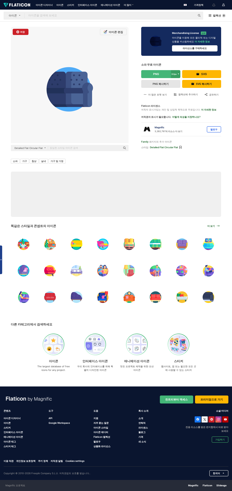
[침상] (76, 270)
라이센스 (143, 427)
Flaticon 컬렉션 (102, 436)
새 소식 (142, 441)
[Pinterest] (211, 419)
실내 (43, 161)
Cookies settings (74, 461)
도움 (96, 410)
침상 (34, 161)
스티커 (70, 4)
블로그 (142, 432)
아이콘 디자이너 (44, 4)
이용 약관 (9, 460)
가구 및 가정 (57, 161)
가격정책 (198, 4)
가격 (140, 436)
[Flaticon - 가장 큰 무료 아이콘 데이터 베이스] (17, 5)
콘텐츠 (7, 410)
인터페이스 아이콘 (87, 4)
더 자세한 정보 (202, 41)
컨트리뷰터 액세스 (176, 399)
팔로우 (97, 441)
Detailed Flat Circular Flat (164, 147)
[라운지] (102, 297)
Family (144, 141)
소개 (140, 418)
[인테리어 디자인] (129, 270)
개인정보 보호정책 (26, 460)
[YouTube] (225, 419)
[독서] (102, 270)
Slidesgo (221, 485)
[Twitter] (205, 419)
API (50, 418)
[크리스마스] (23, 244)
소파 (15, 161)
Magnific (193, 485)
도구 (51, 410)
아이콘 (59, 4)
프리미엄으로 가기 (211, 399)
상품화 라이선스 (102, 446)
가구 (24, 161)
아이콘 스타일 (101, 427)
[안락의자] (23, 270)
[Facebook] (198, 419)
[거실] (208, 244)
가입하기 (220, 439)
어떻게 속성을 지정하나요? (186, 116)
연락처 (142, 422)
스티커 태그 (10, 446)
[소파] (76, 244)
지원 (96, 418)
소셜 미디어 (222, 410)
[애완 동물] (155, 270)
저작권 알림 (57, 460)
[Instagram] (218, 419)
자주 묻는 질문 (101, 422)
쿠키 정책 (43, 460)
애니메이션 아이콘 (110, 4)
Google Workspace (59, 422)
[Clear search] (191, 16)
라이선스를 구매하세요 (195, 48)
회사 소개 (143, 410)
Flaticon (207, 485)
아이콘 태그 (10, 441)
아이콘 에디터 (101, 432)
